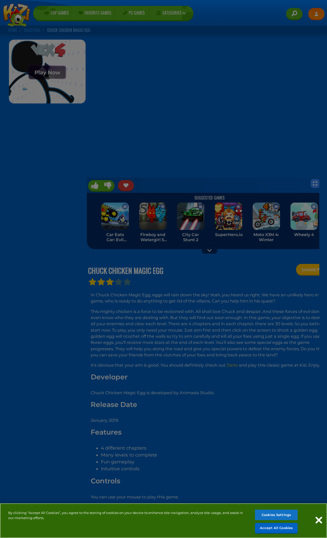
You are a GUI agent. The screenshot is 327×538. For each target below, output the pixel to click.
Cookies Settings (276, 515)
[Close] (318, 520)
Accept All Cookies (276, 527)
